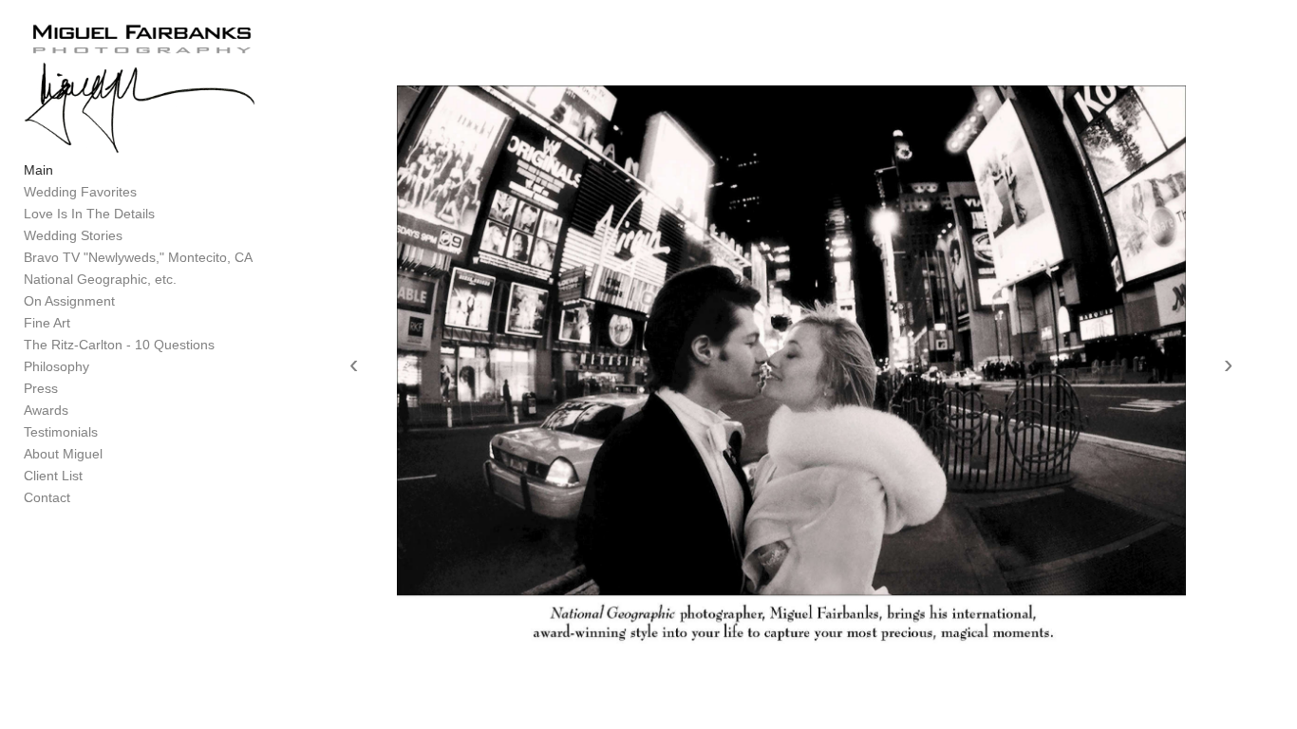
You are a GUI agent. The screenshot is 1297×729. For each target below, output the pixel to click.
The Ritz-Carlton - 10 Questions (119, 344)
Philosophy (56, 366)
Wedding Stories (73, 235)
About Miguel (63, 453)
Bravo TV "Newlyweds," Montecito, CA (138, 257)
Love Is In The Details (89, 213)
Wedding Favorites (80, 191)
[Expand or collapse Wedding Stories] (135, 236)
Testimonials (61, 431)
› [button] (1228, 364)
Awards (46, 410)
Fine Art (47, 322)
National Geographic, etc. (100, 279)
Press (41, 388)
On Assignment (69, 300)
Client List (53, 475)
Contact (47, 497)
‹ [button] (353, 364)
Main (38, 170)
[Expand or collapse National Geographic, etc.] (189, 280)
